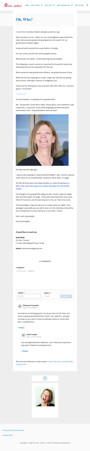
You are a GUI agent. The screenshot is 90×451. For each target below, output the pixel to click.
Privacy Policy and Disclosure (13, 430)
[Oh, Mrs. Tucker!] (11, 5)
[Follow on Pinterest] (45, 378)
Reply (22, 328)
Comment (20, 268)
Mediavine (66, 443)
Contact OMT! (8, 435)
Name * (21, 293)
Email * (47, 293)
